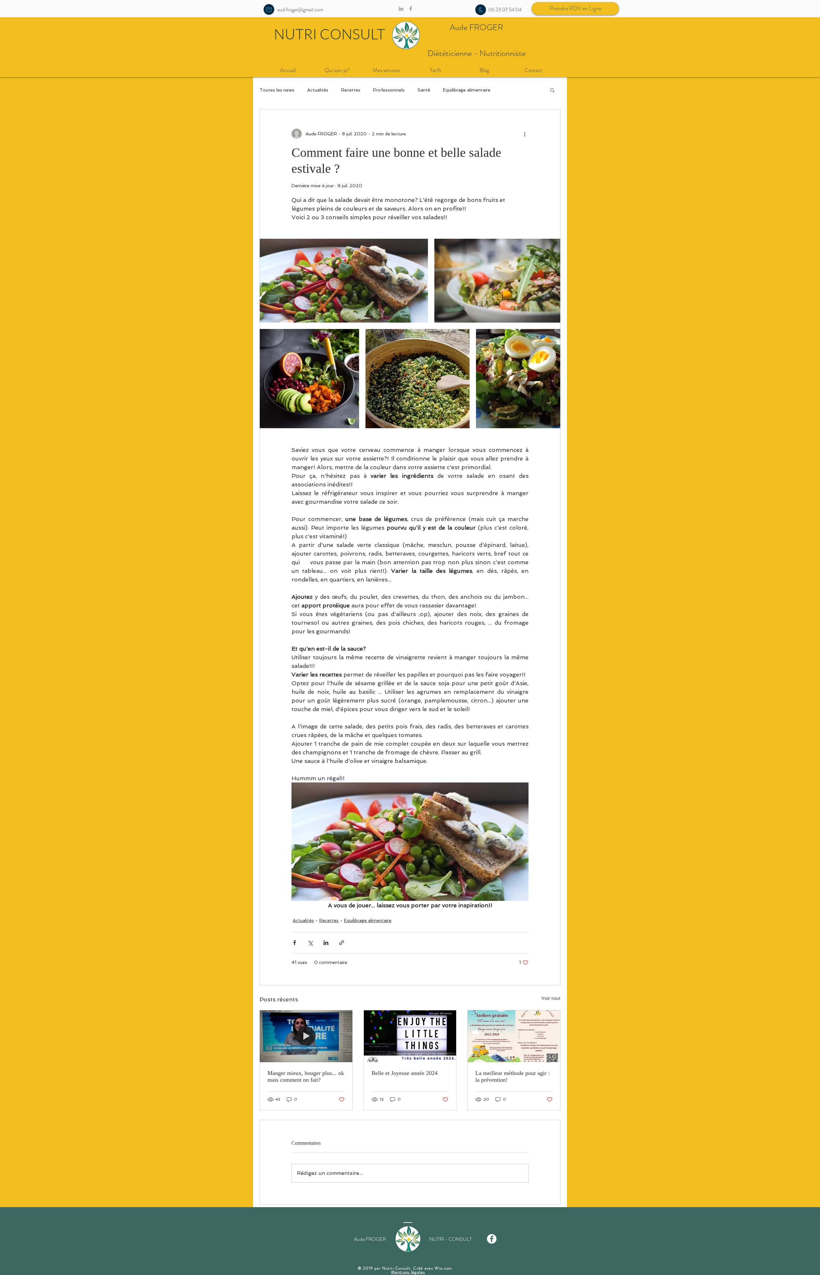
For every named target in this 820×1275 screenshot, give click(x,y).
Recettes (350, 89)
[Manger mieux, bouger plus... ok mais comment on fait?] (306, 1036)
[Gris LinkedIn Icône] (401, 8)
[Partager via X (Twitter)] (310, 943)
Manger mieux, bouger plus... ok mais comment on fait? (305, 1076)
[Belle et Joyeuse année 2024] (410, 1036)
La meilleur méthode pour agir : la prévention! (512, 1076)
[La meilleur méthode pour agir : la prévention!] (514, 1036)
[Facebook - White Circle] (491, 1239)
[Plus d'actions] (525, 134)
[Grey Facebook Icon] (410, 8)
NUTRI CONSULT (329, 34)
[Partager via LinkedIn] (326, 943)
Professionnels (389, 89)
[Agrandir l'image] (344, 281)
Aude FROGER (476, 27)
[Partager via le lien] (342, 943)
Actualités (317, 89)
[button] (552, 89)
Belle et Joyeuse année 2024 (405, 1073)
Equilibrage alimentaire (466, 89)
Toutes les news (276, 89)
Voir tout (551, 998)
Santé (423, 89)
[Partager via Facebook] (294, 943)
